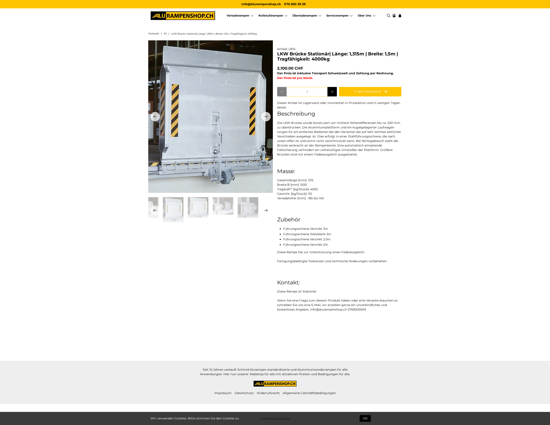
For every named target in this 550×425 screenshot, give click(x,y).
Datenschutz (244, 393)
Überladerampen (304, 15)
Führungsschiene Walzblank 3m (307, 234)
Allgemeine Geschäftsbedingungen (309, 393)
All (165, 34)
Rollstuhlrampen (270, 15)
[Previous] (155, 116)
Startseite (153, 34)
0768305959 (357, 309)
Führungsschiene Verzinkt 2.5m (306, 239)
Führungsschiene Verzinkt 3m (305, 229)
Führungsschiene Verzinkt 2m (305, 245)
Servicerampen (337, 15)
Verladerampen (238, 15)
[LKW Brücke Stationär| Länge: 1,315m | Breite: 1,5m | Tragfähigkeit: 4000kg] (210, 116)
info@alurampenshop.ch (328, 309)
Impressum (223, 393)
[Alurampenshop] (183, 15)
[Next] (266, 116)
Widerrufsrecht (268, 393)
